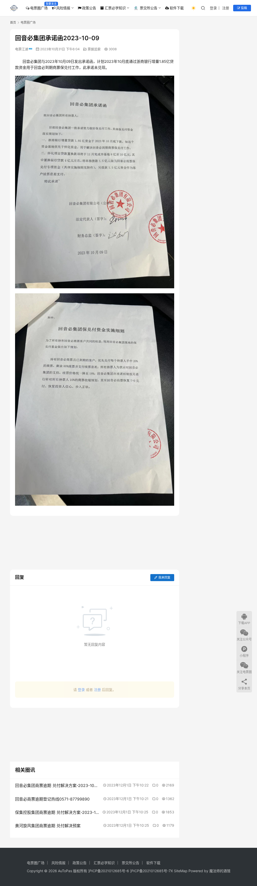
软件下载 (177, 8)
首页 (13, 22)
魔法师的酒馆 (219, 871)
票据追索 (94, 49)
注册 (225, 8)
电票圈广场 (39, 8)
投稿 (243, 8)
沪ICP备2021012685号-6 (108, 871)
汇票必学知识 (115, 8)
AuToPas (65, 871)
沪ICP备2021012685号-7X (151, 871)
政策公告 (89, 8)
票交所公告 (148, 8)
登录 (213, 8)
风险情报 (63, 8)
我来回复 (164, 577)
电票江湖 (21, 49)
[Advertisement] (94, 543)
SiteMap (180, 871)
